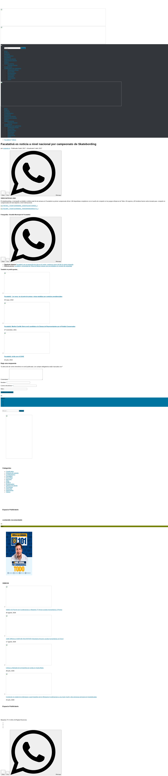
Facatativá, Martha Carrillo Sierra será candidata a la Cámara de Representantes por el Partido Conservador (39, 326)
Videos (6, 62)
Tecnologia (11, 74)
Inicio (6, 51)
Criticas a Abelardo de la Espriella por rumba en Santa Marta (24, 668)
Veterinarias (11, 78)
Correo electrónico (7, 385)
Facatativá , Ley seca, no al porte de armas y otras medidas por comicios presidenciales (33, 296)
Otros (9, 79)
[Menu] (1, 45)
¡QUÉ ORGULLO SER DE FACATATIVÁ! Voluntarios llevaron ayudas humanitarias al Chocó (34, 639)
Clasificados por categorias (12, 68)
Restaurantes (12, 73)
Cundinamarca (8, 56)
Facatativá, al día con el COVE (14, 356)
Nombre (4, 382)
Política (6, 52)
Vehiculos (11, 76)
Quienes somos (9, 63)
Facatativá (7, 57)
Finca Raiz (11, 71)
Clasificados (10, 471)
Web (2, 389)
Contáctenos (8, 67)
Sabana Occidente (10, 59)
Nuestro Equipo (12, 65)
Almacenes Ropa (13, 70)
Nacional (7, 54)
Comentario (5, 379)
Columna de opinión (10, 60)
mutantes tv (6, 148)
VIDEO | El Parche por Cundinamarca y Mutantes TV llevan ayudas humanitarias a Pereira (34, 609)
